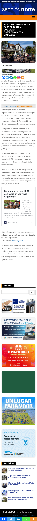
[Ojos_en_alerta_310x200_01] (18, 382)
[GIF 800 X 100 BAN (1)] (18, 106)
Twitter (32, 515)
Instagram (15, 515)
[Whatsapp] (15, 77)
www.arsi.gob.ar (17, 240)
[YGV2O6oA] (18, 328)
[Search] (32, 292)
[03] (18, 306)
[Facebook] (3, 77)
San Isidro (9, 66)
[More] (22, 77)
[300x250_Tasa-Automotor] (18, 443)
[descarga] (18, 411)
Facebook (24, 515)
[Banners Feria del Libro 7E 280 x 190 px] (18, 355)
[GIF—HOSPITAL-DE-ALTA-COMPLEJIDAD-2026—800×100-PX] (18, 71)
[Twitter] (7, 77)
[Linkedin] (11, 77)
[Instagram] (19, 77)
